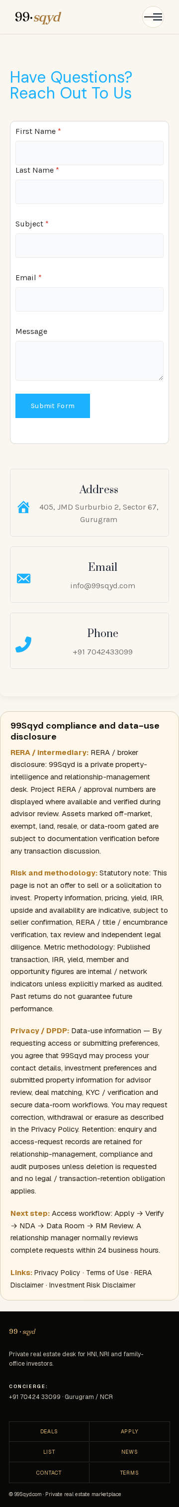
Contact (49, 1472)
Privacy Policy (57, 1272)
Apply (130, 1431)
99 (21, 1331)
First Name (38, 131)
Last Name (37, 170)
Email (28, 277)
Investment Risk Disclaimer (92, 1285)
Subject (32, 223)
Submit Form (53, 406)
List (49, 1451)
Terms (129, 1472)
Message (31, 331)
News (129, 1451)
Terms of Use (107, 1272)
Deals (49, 1431)
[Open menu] (153, 17)
